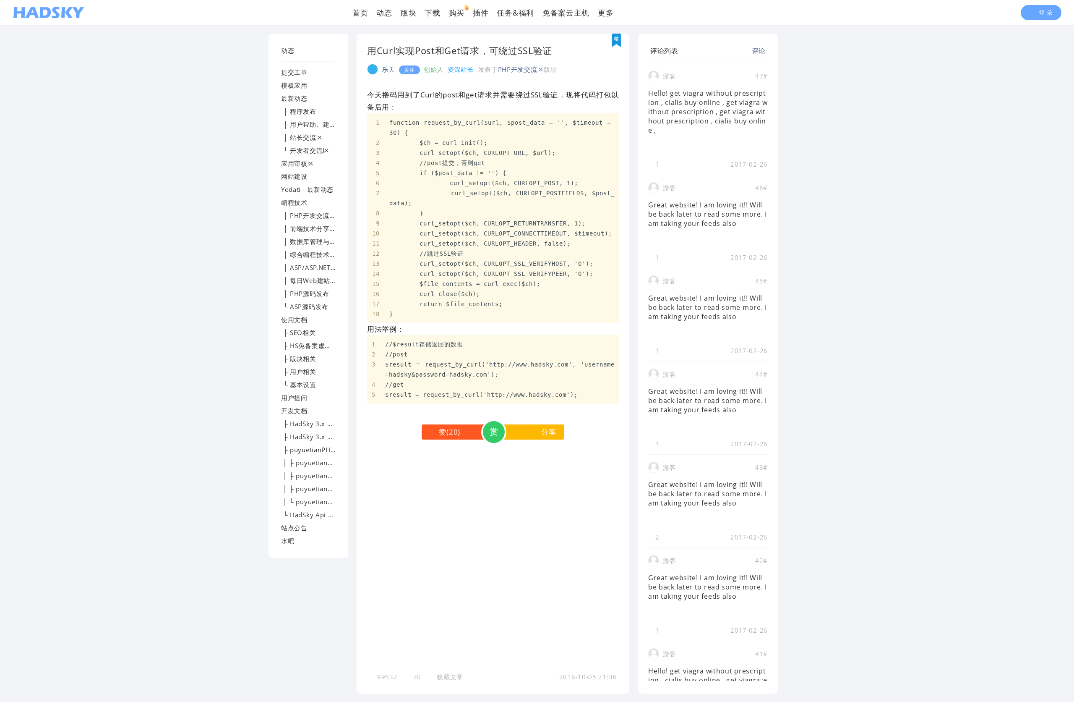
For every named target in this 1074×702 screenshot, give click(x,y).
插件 (480, 13)
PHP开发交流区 (521, 69)
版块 (408, 13)
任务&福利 (515, 13)
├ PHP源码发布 (305, 293)
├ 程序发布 (298, 111)
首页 (360, 13)
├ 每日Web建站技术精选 (319, 280)
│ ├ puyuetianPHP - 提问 (320, 489)
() (449, 432)
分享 (548, 432)
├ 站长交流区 (302, 137)
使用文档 (294, 319)
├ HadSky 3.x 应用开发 (317, 436)
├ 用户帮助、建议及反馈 (318, 124)
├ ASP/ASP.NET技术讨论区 (322, 267)
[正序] (684, 50)
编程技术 (294, 202)
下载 (432, 13)
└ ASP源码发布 (304, 306)
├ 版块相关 (298, 358)
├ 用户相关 (298, 371)
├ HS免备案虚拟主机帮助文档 (326, 345)
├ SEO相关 (298, 332)
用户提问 (294, 397)
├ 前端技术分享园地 (312, 228)
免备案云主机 (565, 13)
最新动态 (294, 98)
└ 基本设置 (298, 384)
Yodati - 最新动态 (307, 189)
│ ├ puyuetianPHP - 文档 (320, 475)
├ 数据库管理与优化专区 (318, 241)
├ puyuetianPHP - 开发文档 (324, 449)
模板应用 (294, 85)
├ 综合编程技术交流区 (315, 254)
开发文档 (294, 410)
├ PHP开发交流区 (308, 215)
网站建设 (294, 176)
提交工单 (294, 72)
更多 (605, 13)
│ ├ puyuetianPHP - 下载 (320, 462)
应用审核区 (297, 163)
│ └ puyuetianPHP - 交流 (320, 502)
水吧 (287, 541)
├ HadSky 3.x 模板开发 (317, 423)
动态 (384, 13)
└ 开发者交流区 (305, 150)
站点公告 (294, 528)
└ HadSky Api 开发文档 (318, 515)
